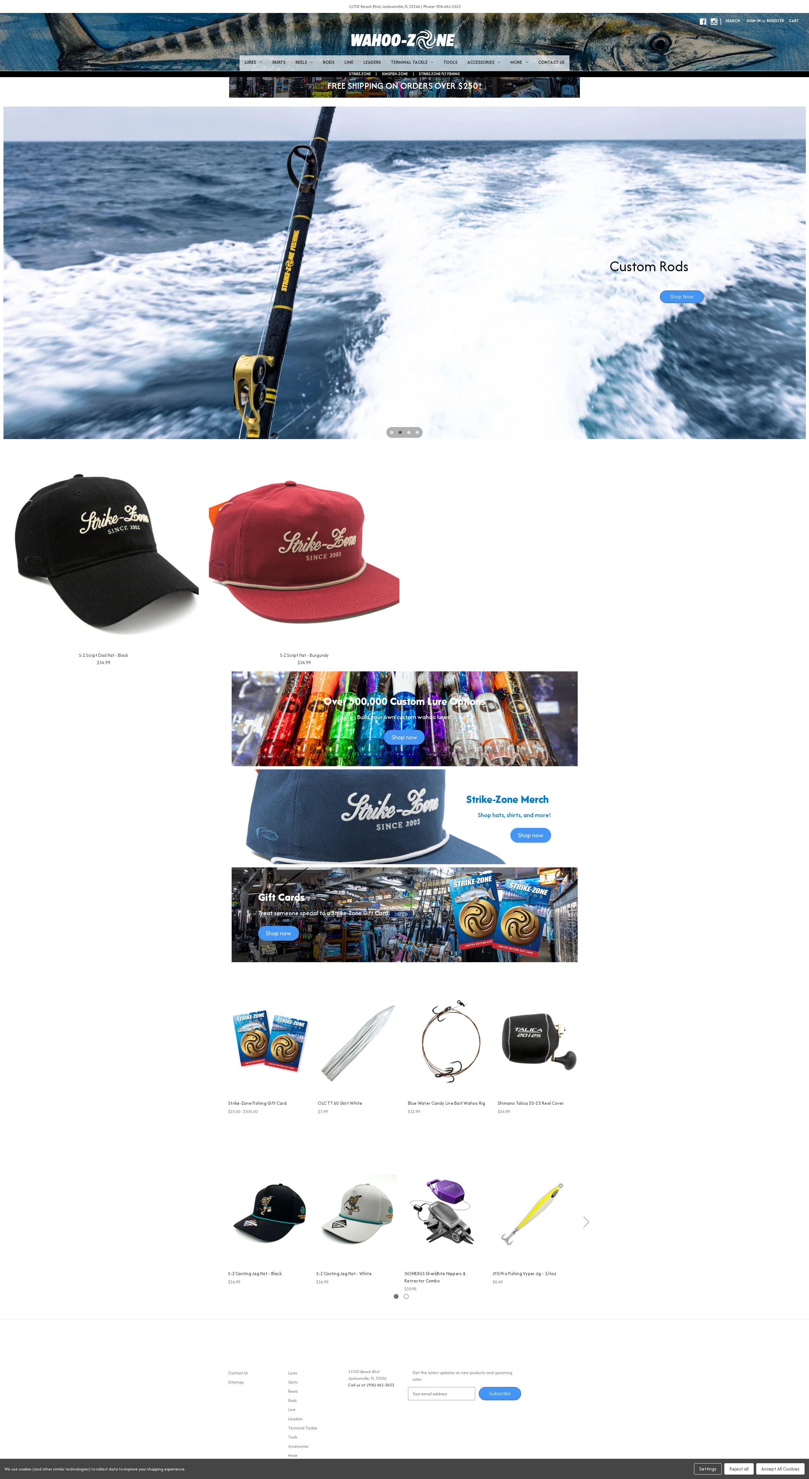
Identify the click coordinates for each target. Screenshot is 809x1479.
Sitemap (236, 1382)
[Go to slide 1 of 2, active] (396, 1296)
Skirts (278, 62)
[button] (404, 737)
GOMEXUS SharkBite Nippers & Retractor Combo (434, 1277)
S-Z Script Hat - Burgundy (304, 655)
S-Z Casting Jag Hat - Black (255, 1273)
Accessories (480, 62)
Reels (301, 62)
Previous (216, 1221)
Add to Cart (359, 1047)
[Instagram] (714, 21)
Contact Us (551, 62)
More (516, 62)
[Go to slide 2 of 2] (406, 1296)
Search (733, 21)
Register (775, 21)
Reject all (739, 1468)
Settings (707, 1468)
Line (348, 62)
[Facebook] (703, 21)
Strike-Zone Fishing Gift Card (257, 1103)
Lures (250, 62)
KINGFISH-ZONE (395, 73)
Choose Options (270, 1047)
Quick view (264, 1036)
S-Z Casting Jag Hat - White (344, 1273)
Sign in (754, 21)
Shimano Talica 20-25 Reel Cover (531, 1103)
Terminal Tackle (409, 62)
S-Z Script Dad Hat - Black (103, 655)
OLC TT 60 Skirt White (340, 1103)
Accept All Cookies (780, 1468)
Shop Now (667, 297)
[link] (404, 273)
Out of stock (269, 1218)
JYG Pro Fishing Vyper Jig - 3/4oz (524, 1273)
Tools (450, 62)
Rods (328, 62)
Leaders (372, 62)
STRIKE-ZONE (360, 73)
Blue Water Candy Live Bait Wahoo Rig (446, 1103)
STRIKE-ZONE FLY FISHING (439, 73)
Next (586, 1221)
